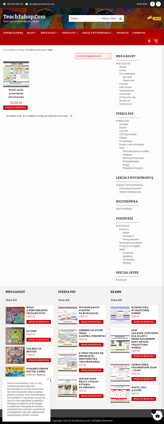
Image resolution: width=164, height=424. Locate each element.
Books (122, 70)
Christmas (125, 94)
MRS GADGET (123, 63)
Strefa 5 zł (124, 100)
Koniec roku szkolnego (131, 144)
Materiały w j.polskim (130, 242)
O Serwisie (138, 33)
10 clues (31, 331)
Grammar (128, 253)
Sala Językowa (126, 90)
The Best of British (33, 350)
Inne (121, 148)
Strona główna (10, 50)
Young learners (131, 239)
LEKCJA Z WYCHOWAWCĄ (129, 185)
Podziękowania (131, 161)
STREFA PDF (122, 121)
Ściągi (126, 164)
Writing (127, 263)
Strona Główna (13, 33)
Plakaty (123, 137)
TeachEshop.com (24, 17)
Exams (123, 127)
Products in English (129, 246)
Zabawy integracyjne (130, 192)
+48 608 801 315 (15, 4)
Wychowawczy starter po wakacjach (89, 310)
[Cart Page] (148, 18)
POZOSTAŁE (122, 226)
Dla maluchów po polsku (136, 151)
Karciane (127, 77)
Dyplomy (127, 154)
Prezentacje (125, 141)
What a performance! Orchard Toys (37, 310)
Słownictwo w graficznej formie (140, 310)
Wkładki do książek (133, 168)
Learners (124, 229)
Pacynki (123, 84)
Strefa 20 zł (125, 104)
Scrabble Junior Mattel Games (37, 370)
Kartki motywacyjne (133, 158)
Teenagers (128, 236)
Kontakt (142, 4)
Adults (126, 232)
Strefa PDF (68, 33)
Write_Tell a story (139, 389)
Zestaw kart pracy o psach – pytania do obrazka (89, 383)
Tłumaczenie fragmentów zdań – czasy (144, 367)
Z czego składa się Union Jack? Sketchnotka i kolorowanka (91, 357)
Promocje (123, 33)
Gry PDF (123, 131)
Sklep (30, 33)
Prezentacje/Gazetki (130, 188)
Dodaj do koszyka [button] (15, 107)
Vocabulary (129, 259)
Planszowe (128, 80)
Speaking (127, 256)
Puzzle (123, 67)
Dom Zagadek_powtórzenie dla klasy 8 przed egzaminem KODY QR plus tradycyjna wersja (146, 339)
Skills (122, 249)
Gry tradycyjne (127, 73)
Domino (123, 124)
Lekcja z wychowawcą (96, 33)
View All (11, 300)
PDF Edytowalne (128, 134)
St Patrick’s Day (127, 97)
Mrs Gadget (48, 33)
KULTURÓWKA (124, 209)
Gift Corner (125, 87)
